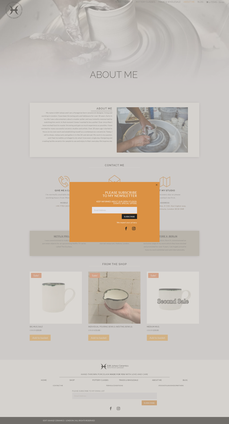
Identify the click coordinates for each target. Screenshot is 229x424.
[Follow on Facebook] (126, 228)
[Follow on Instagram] (133, 228)
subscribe (129, 216)
